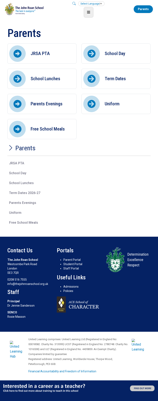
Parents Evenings (22, 203)
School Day (17, 173)
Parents (143, 9)
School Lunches (21, 183)
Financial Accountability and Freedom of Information (62, 371)
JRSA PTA (16, 163)
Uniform (15, 213)
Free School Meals (23, 223)
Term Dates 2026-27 (24, 193)
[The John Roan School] (24, 9)
